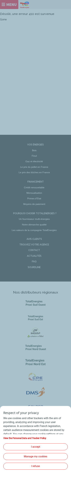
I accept (35, 446)
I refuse (35, 466)
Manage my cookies (35, 456)
